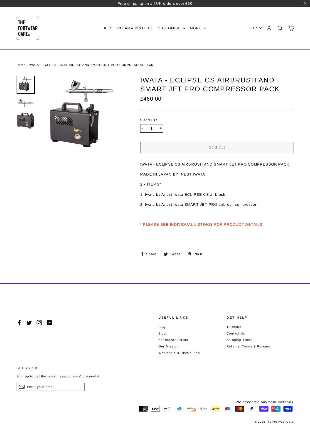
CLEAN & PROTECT (135, 28)
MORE (196, 28)
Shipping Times (239, 340)
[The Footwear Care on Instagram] (39, 322)
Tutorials (233, 327)
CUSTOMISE (170, 28)
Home (21, 65)
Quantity (149, 119)
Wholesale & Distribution (179, 353)
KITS (108, 28)
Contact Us (235, 333)
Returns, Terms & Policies (248, 346)
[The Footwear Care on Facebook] (19, 322)
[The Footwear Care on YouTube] (49, 322)
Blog (162, 333)
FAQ (162, 327)
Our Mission (168, 346)
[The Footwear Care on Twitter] (29, 322)
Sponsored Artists (173, 340)
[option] (81, 118)
